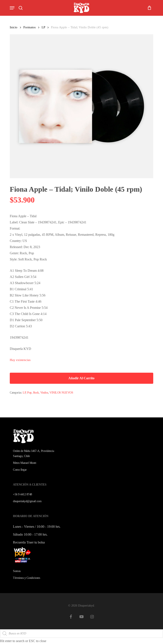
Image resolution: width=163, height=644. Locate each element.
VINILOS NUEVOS (61, 392)
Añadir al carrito (81, 378)
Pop (29, 392)
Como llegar (20, 469)
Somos (17, 571)
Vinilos (44, 392)
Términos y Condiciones (26, 577)
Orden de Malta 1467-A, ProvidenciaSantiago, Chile (33, 453)
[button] (12, 8)
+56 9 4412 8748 (22, 494)
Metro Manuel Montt (24, 462)
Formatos (29, 27)
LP (43, 27)
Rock (36, 392)
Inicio (13, 27)
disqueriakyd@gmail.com (27, 501)
